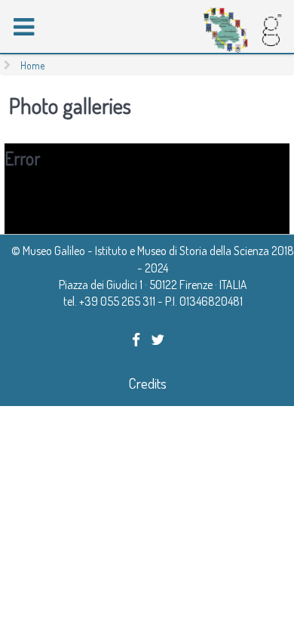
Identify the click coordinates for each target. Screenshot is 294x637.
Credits (147, 383)
